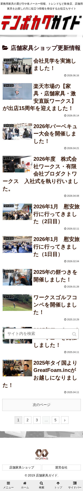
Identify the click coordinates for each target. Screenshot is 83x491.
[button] (74, 334)
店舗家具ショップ (21, 467)
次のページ (41, 405)
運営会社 (61, 467)
